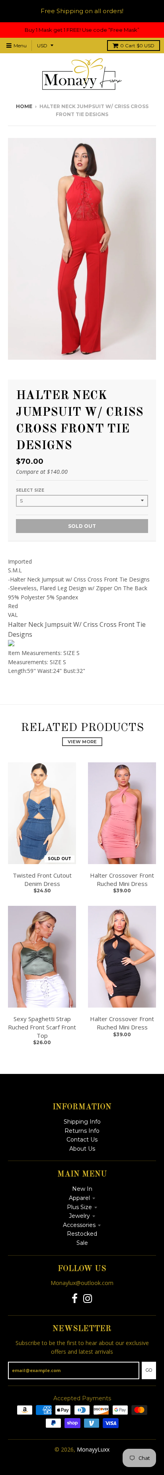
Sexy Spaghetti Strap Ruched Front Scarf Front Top (42, 1027)
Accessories (79, 1225)
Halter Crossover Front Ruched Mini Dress (122, 879)
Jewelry (79, 1215)
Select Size (30, 490)
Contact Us (82, 1139)
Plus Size (79, 1207)
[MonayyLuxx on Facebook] (75, 1298)
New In (82, 1188)
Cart (137, 45)
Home (24, 106)
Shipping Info (82, 1121)
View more (82, 741)
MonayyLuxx (93, 1449)
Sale (82, 1242)
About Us (82, 1148)
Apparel (79, 1198)
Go (149, 1370)
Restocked (82, 1233)
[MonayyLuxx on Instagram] (87, 1298)
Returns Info (82, 1130)
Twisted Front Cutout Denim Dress (42, 879)
